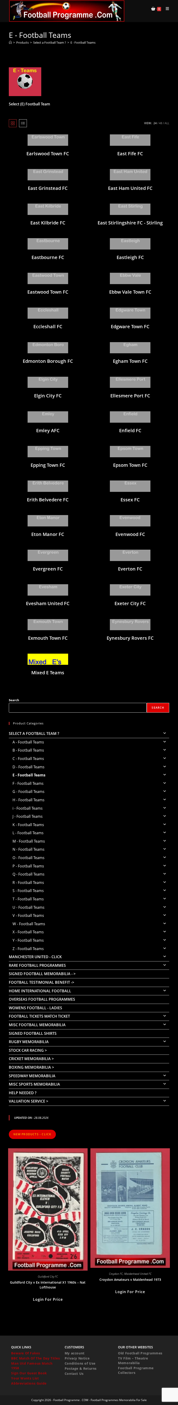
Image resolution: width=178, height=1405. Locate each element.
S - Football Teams (28, 890)
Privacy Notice (77, 1358)
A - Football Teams (28, 742)
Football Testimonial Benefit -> (41, 982)
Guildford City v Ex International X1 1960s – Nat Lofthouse (48, 1284)
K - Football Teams (28, 824)
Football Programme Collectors (136, 1370)
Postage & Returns (81, 1368)
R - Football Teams (28, 882)
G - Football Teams (28, 791)
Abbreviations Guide (28, 1383)
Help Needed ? (22, 1092)
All (167, 123)
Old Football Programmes (140, 1353)
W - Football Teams (29, 923)
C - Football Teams (28, 758)
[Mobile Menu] (165, 8)
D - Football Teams (28, 766)
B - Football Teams (28, 750)
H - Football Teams (28, 799)
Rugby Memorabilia (29, 1041)
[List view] (23, 123)
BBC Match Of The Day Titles (35, 1358)
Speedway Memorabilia (32, 1075)
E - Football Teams (82, 42)
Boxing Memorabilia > (31, 1067)
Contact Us (74, 1373)
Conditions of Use (80, 1363)
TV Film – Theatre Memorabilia (133, 1360)
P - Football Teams (28, 866)
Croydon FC (116, 1274)
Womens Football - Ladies (35, 1007)
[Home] (10, 42)
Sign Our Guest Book (29, 1373)
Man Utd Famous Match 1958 (31, 1365)
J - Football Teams (28, 816)
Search (14, 700)
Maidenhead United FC (138, 1274)
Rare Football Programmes (37, 965)
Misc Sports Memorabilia (34, 1084)
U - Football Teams (28, 907)
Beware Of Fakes (25, 1353)
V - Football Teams (28, 915)
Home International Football (40, 990)
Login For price (48, 1299)
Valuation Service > (28, 1101)
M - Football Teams (29, 841)
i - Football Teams (28, 808)
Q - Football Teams (28, 874)
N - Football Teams (28, 849)
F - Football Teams (28, 783)
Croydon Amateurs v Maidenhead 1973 (130, 1279)
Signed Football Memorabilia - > (42, 973)
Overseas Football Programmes (42, 999)
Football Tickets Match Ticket (39, 1016)
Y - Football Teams (28, 940)
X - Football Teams (28, 932)
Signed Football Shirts (33, 1033)
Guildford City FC (48, 1276)
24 (155, 123)
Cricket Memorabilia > (31, 1058)
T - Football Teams (28, 899)
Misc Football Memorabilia (37, 1024)
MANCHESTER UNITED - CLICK (35, 956)
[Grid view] (13, 123)
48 (160, 123)
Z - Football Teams (28, 948)
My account (75, 1353)
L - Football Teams (28, 832)
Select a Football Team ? (34, 733)
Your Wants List (25, 1378)
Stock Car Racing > (28, 1050)
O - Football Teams (28, 857)
